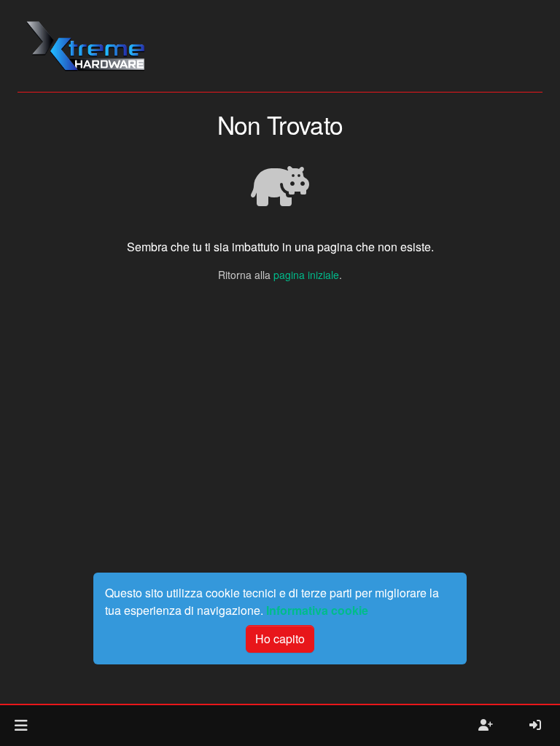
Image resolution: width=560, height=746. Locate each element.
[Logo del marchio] (85, 45)
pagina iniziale (306, 274)
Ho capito (280, 638)
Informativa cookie (317, 610)
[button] (21, 725)
